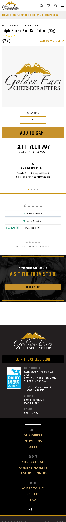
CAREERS (33, 494)
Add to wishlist (50, 40)
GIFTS (33, 446)
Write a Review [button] (34, 213)
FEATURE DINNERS (33, 473)
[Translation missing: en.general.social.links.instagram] (30, 509)
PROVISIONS (33, 441)
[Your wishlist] (48, 5)
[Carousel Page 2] (31, 189)
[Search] (41, 5)
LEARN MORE (33, 287)
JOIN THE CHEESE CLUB (33, 359)
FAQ (33, 499)
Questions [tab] (30, 227)
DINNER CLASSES (33, 462)
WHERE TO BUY (33, 488)
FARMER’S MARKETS (33, 467)
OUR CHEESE (33, 435)
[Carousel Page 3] (34, 189)
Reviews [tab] (10, 227)
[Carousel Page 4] (37, 189)
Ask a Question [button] (34, 221)
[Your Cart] (55, 5)
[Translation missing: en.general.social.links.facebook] (36, 509)
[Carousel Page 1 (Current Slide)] (28, 189)
